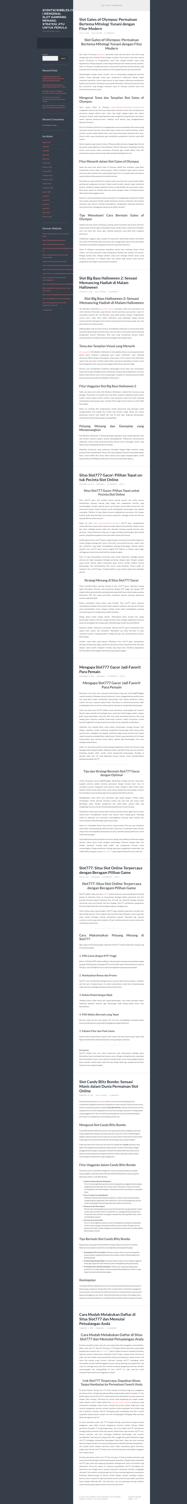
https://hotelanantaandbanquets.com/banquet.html (58, 269)
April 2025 (45, 208)
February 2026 (47, 167)
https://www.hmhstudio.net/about (106, 523)
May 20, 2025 (84, 877)
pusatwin (101, 54)
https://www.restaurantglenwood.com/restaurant (58, 273)
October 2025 (47, 183)
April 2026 (45, 159)
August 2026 (46, 142)
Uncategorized (47, 310)
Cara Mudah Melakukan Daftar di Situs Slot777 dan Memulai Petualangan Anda (107, 1319)
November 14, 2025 (86, 676)
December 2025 (47, 175)
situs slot (101, 1101)
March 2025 (46, 212)
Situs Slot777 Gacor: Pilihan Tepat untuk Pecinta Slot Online (111, 477)
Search (45, 54)
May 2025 (45, 204)
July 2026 (45, 146)
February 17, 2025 (86, 1328)
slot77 (105, 894)
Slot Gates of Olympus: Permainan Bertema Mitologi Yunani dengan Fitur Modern (108, 24)
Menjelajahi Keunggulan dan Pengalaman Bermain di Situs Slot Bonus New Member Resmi (53, 79)
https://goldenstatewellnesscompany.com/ (127, 107)
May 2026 (45, 155)
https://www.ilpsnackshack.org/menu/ (54, 261)
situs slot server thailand (121, 1402)
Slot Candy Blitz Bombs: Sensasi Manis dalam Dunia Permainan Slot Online (108, 1086)
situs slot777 (108, 851)
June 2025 (45, 200)
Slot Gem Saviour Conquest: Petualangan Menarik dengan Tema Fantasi (53, 99)
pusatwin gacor (107, 309)
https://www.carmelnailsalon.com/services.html (57, 294)
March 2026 (46, 163)
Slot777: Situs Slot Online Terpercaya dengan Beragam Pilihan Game (110, 870)
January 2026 (46, 171)
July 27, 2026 (84, 33)
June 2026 (45, 150)
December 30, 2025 (86, 484)
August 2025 (46, 192)
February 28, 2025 (86, 1095)
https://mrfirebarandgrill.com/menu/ (54, 240)
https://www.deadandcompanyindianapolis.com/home (59, 265)
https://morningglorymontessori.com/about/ (56, 298)
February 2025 (47, 217)
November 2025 (47, 179)
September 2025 (47, 188)
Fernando (100, 484)
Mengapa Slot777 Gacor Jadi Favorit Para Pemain (110, 669)
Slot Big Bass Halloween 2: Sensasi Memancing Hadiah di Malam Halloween (108, 282)
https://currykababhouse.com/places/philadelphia (58, 284)
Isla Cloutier (96, 33)
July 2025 (45, 196)
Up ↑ (136, 1499)
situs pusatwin (84, 352)
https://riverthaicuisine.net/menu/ (53, 244)
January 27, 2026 (86, 292)
